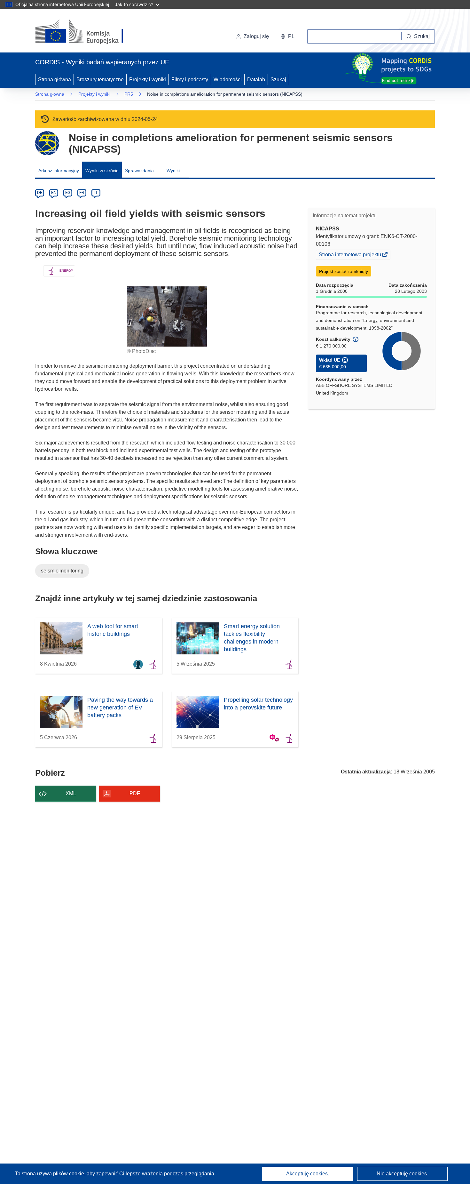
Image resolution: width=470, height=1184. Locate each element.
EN (54, 192)
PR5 (128, 94)
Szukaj (278, 79)
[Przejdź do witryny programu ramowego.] (47, 143)
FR (81, 192)
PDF (134, 793)
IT (96, 192)
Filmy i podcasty (189, 79)
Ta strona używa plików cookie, (51, 1173)
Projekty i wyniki (147, 79)
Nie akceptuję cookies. (402, 1173)
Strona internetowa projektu (350, 255)
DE (40, 192)
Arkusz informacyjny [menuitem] (58, 170)
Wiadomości (228, 79)
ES (67, 192)
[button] (287, 36)
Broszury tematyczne (100, 79)
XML (71, 793)
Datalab (256, 79)
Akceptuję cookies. (307, 1173)
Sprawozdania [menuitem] (139, 170)
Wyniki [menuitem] (173, 170)
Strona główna (54, 79)
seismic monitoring (62, 570)
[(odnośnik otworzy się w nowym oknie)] (86, 32)
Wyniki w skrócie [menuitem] (102, 170)
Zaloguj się (256, 36)
